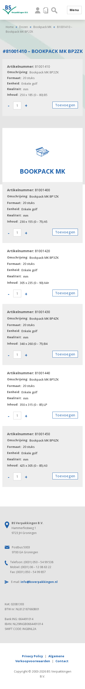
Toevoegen (65, 105)
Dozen (23, 27)
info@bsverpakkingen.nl (39, 582)
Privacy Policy (32, 656)
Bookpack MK (42, 27)
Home (10, 27)
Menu (74, 10)
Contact (61, 661)
